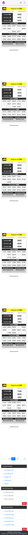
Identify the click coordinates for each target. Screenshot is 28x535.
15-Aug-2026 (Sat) (9, 521)
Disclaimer (10, 532)
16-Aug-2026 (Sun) (9, 518)
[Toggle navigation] (25, 2)
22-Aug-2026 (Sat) (9, 511)
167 (25, 458)
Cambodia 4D (7, 480)
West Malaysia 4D (9, 470)
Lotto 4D (6, 483)
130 (9, 458)
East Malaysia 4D (8, 473)
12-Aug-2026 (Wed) (9, 524)
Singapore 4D (7, 477)
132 (17, 458)
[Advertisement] (14, 65)
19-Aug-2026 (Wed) (9, 514)
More (24, 503)
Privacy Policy (17, 532)
